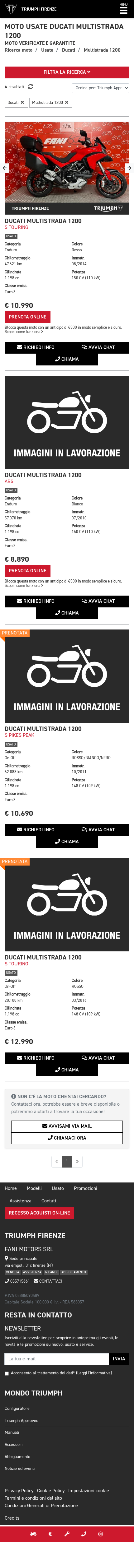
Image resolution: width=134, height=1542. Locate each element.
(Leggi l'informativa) (94, 1373)
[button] (123, 9)
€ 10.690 (19, 813)
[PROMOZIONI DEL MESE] (50, 1534)
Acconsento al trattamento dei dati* (43, 1373)
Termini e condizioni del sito (33, 1498)
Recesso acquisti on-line (39, 1213)
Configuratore (17, 1408)
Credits (12, 1518)
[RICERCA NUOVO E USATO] (33, 1534)
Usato (58, 1188)
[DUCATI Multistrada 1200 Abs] (67, 422)
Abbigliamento (17, 1457)
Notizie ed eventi (20, 1468)
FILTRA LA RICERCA (65, 72)
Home (11, 1188)
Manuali (12, 1432)
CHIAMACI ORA (69, 1138)
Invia (119, 1359)
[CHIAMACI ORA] (84, 1534)
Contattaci (50, 1281)
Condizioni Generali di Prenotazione (41, 1505)
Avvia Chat (101, 347)
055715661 (19, 1281)
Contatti (49, 1201)
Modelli (34, 1188)
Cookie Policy (51, 1491)
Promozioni (85, 1188)
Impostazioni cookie (88, 1491)
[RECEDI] (100, 1534)
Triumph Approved (21, 1421)
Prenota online (27, 317)
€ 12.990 (19, 1042)
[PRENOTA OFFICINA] (67, 1534)
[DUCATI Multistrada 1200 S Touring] (67, 168)
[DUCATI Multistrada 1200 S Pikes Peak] (67, 676)
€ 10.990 (19, 305)
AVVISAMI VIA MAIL (69, 1126)
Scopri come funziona (23, 332)
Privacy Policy (19, 1491)
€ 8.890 (17, 559)
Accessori (13, 1444)
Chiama (69, 359)
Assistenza (20, 1201)
